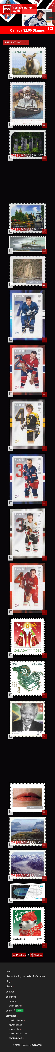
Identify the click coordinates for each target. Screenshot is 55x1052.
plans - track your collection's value (25, 976)
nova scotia (14, 1029)
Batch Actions (13, 42)
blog (8, 981)
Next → (38, 955)
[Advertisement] (27, 181)
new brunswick (15, 1037)
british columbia (16, 1020)
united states (15, 1005)
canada (12, 1001)
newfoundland (15, 1024)
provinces (11, 1015)
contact (10, 991)
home (9, 971)
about (9, 986)
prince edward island (18, 1033)
